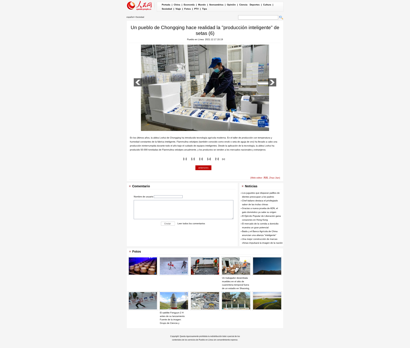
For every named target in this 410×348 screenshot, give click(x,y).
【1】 (185, 159)
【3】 (201, 159)
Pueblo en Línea (195, 39)
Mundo (202, 4)
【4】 (209, 159)
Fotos (187, 9)
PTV (196, 9)
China (177, 4)
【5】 (217, 159)
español (130, 17)
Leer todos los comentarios (191, 223)
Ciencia (243, 4)
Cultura (267, 4)
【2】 (193, 159)
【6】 (223, 159)
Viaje (178, 9)
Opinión (231, 4)
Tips (204, 9)
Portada (166, 4)
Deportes (255, 4)
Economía (189, 4)
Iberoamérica (216, 4)
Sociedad (167, 9)
